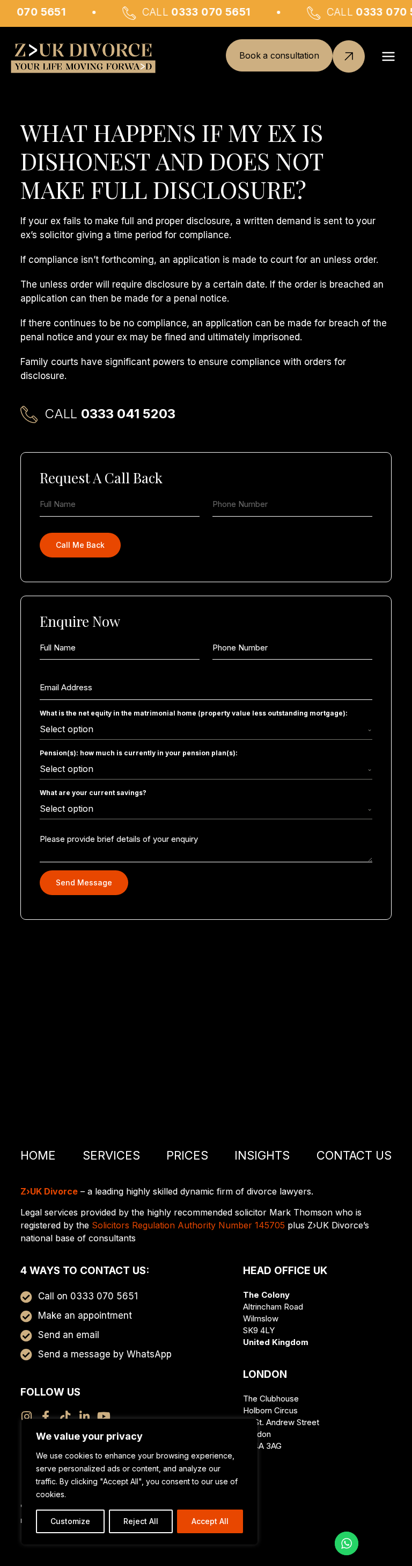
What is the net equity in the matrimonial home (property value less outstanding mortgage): (194, 713)
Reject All (140, 1521)
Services (111, 1155)
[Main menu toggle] (389, 57)
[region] (139, 1481)
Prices (187, 1155)
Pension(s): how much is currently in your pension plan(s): (139, 753)
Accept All (210, 1521)
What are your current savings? (93, 793)
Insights (262, 1155)
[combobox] (206, 729)
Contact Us (354, 1155)
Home (38, 1155)
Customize (70, 1521)
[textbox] (203, 729)
